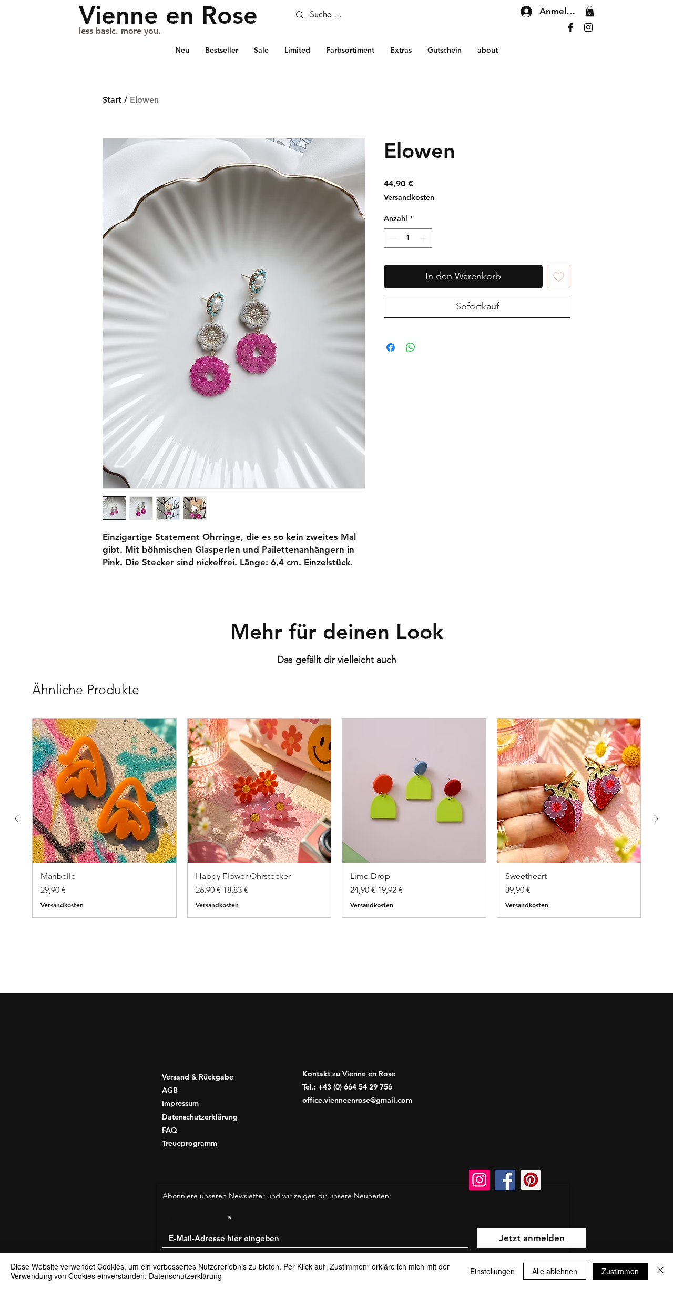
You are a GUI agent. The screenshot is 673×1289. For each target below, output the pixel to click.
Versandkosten (409, 197)
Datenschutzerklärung (185, 1276)
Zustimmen (620, 1271)
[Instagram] (588, 27)
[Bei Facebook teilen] (390, 347)
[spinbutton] (408, 238)
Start (112, 100)
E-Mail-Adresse (193, 1219)
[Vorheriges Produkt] (17, 818)
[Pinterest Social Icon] (531, 1180)
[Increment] (424, 238)
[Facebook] (570, 27)
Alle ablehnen (554, 1271)
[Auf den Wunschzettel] (558, 276)
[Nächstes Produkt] (656, 818)
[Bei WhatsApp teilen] (410, 347)
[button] (589, 11)
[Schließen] (660, 1271)
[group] (336, 818)
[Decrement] (392, 238)
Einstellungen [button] (492, 1271)
